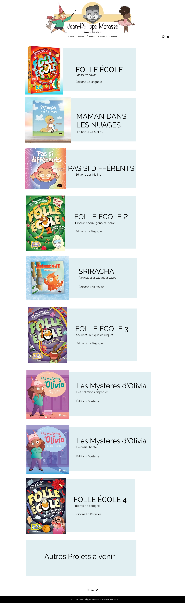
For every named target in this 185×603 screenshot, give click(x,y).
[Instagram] (163, 36)
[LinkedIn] (167, 36)
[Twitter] (96, 590)
